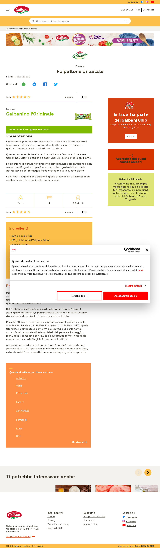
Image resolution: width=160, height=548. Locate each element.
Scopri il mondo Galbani (18, 536)
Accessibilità (90, 524)
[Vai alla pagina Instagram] (147, 2)
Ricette (15, 29)
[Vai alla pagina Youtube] (152, 2)
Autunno (21, 378)
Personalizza (78, 295)
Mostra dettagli (133, 285)
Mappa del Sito (55, 528)
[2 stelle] (17, 97)
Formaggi (21, 419)
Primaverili (22, 393)
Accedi (130, 136)
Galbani (9, 29)
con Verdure (23, 410)
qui (141, 270)
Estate (20, 401)
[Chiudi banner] (147, 250)
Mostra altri (79, 442)
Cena (19, 428)
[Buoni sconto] (139, 10)
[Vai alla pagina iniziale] (22, 10)
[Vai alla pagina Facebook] (142, 2)
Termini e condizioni (58, 524)
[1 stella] (14, 97)
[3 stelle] (21, 97)
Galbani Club (127, 9)
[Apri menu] (7, 9)
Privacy (51, 520)
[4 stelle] (25, 97)
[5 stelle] (29, 97)
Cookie (51, 516)
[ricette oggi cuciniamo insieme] (80, 39)
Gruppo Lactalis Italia (94, 516)
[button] (147, 472)
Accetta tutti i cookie (125, 295)
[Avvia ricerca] (124, 21)
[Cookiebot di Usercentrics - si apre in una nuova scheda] (126, 250)
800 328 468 (147, 546)
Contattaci (88, 520)
